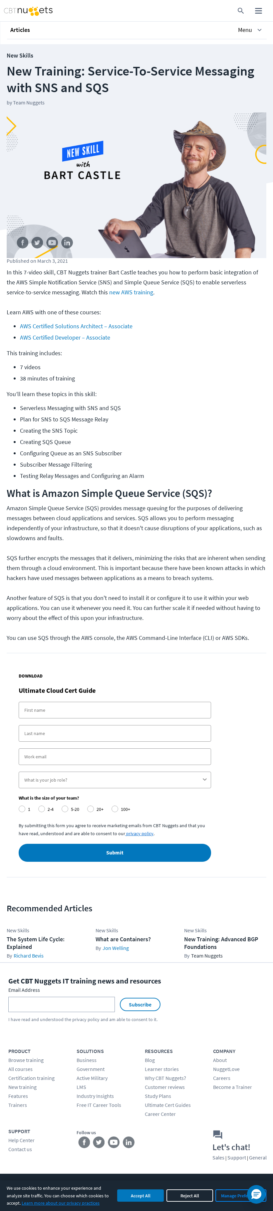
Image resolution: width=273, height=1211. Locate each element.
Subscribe (140, 1004)
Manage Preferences (241, 1196)
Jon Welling (116, 948)
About (220, 1060)
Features (18, 1096)
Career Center (160, 1114)
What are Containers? (123, 939)
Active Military (92, 1078)
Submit (115, 852)
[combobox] (112, 780)
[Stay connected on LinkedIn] (67, 244)
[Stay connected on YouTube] (52, 244)
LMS (81, 1087)
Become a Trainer (232, 1087)
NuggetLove (226, 1069)
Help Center (21, 1140)
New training (22, 1087)
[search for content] (241, 11)
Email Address (24, 989)
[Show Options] (204, 780)
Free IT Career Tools (99, 1105)
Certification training (31, 1078)
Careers (221, 1078)
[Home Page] (21, 11)
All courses (20, 1069)
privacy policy (86, 1019)
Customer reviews (165, 1087)
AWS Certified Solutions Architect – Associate (76, 326)
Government (91, 1069)
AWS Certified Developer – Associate (65, 337)
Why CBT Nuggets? (165, 1078)
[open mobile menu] (258, 11)
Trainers (17, 1105)
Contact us (20, 1149)
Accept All (140, 1196)
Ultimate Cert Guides (168, 1105)
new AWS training (131, 292)
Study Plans (158, 1096)
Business (87, 1060)
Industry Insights (95, 1096)
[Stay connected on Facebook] (22, 244)
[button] (136, 30)
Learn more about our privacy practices (61, 1203)
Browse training (26, 1060)
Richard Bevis (29, 955)
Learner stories (162, 1069)
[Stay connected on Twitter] (37, 244)
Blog (150, 1060)
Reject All (189, 1196)
